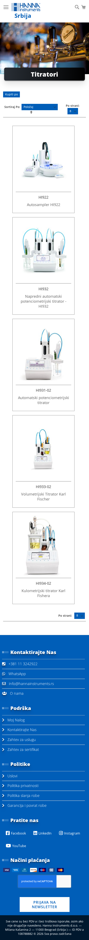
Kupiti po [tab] (11, 94)
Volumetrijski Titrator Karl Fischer (43, 496)
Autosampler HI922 (43, 204)
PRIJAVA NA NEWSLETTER (44, 904)
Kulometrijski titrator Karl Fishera (43, 593)
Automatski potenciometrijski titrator (43, 400)
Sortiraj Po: (12, 107)
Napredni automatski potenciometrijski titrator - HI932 (43, 301)
